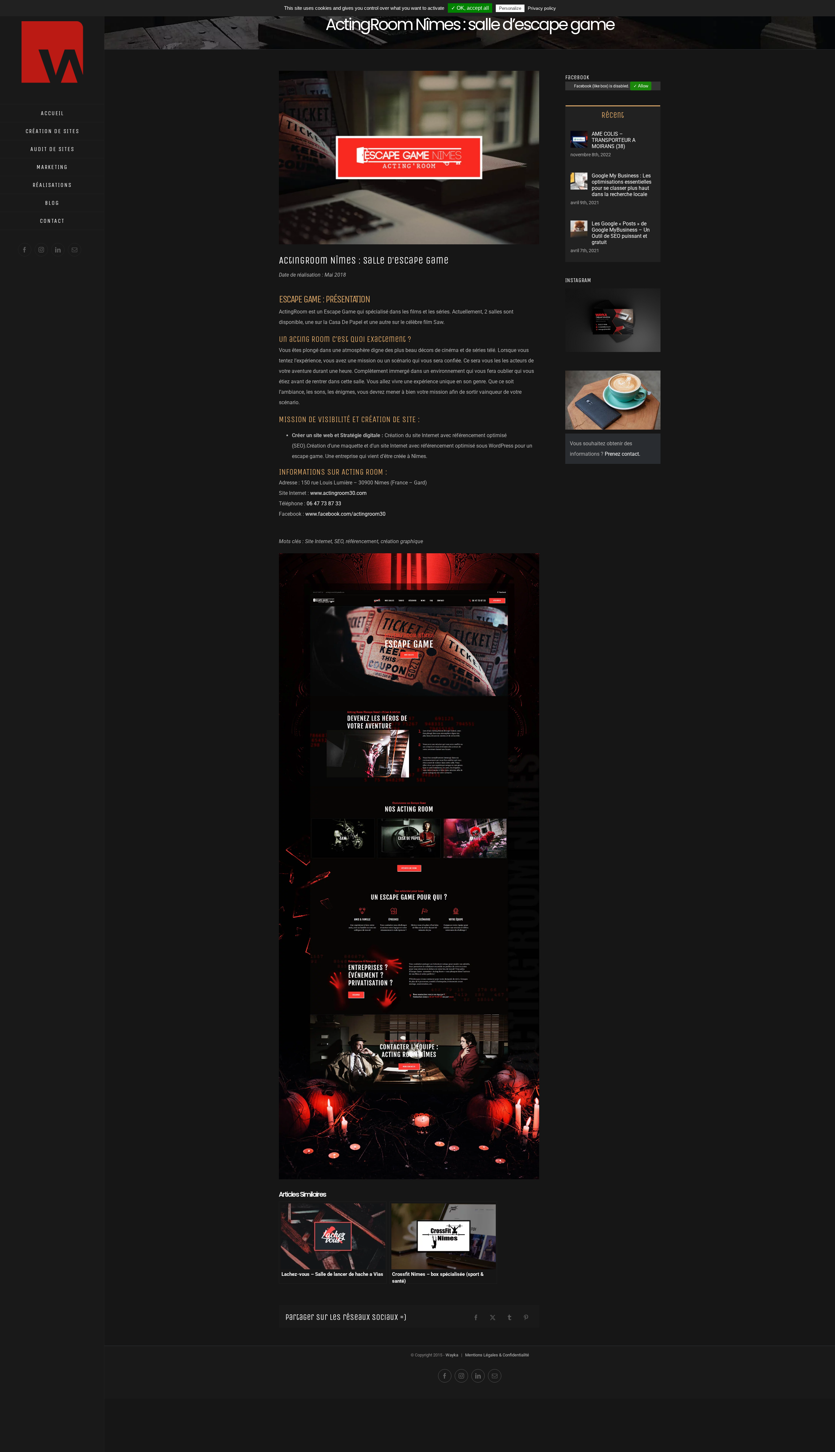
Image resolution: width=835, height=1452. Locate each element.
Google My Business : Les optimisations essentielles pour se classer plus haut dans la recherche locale (621, 185)
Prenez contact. (622, 454)
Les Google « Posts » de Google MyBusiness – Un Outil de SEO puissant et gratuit (621, 233)
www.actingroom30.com (338, 493)
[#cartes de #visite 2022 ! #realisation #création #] (581, 304)
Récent (612, 115)
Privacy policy (542, 8)
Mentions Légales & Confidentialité (497, 1355)
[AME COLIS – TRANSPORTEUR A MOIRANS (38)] (578, 136)
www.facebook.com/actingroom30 (345, 514)
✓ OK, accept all (470, 8)
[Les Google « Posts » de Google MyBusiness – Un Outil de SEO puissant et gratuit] (578, 225)
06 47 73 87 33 (324, 503)
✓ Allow (640, 86)
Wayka (452, 1355)
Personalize (510, 8)
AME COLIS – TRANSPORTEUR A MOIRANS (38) (613, 140)
